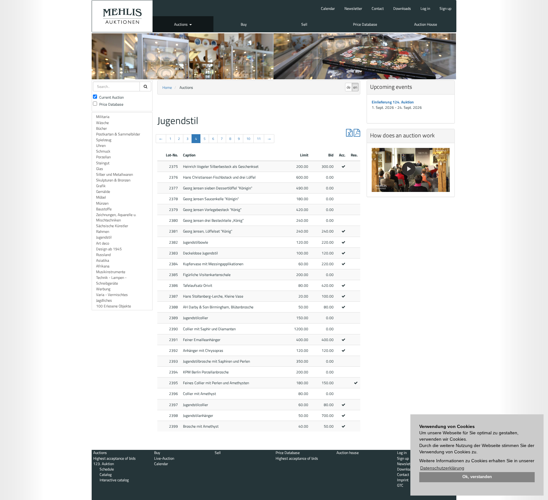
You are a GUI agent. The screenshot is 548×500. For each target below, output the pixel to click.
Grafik (101, 186)
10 (248, 138)
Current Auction (111, 97)
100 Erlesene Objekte (113, 306)
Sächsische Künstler (112, 226)
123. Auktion (103, 464)
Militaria (102, 117)
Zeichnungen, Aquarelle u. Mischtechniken (116, 217)
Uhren (101, 145)
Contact (378, 8)
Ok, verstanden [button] (477, 477)
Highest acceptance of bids (114, 458)
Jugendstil (104, 237)
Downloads (402, 8)
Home (167, 87)
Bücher (101, 128)
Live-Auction (164, 458)
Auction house (347, 453)
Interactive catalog (114, 480)
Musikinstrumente (110, 272)
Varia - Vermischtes (112, 295)
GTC (400, 485)
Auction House (425, 24)
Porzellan (103, 157)
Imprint (402, 480)
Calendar (328, 8)
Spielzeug (103, 140)
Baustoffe (104, 209)
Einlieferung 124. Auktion (393, 102)
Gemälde (103, 191)
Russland (103, 255)
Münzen (102, 203)
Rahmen (102, 231)
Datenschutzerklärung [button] (442, 467)
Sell (304, 24)
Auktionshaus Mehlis (122, 16)
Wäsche (102, 123)
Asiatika (102, 260)
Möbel (101, 197)
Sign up (445, 8)
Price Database (365, 24)
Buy (244, 24)
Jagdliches (104, 300)
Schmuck (103, 151)
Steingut (102, 163)
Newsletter (353, 8)
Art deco (102, 243)
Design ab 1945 (109, 249)
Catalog (106, 474)
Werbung (103, 289)
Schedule (107, 469)
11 (259, 138)
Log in (425, 8)
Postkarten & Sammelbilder (118, 134)
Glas (99, 169)
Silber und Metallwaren (114, 174)
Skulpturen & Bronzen (113, 180)
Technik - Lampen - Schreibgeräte (111, 280)
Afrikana (102, 266)
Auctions (181, 24)
